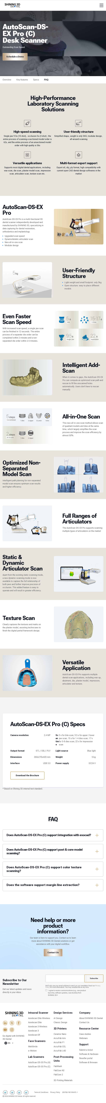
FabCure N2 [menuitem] (59, 1070)
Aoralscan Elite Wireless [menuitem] (39, 1018)
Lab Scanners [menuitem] (36, 1056)
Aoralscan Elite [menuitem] (35, 1022)
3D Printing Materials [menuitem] (63, 1080)
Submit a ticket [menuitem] (86, 1050)
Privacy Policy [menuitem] (55, 1092)
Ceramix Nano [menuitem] (60, 1034)
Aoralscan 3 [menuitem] (33, 1030)
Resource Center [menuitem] (89, 1028)
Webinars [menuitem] (83, 1038)
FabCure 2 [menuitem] (58, 1074)
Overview (7, 80)
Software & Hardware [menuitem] (88, 1054)
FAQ (46, 80)
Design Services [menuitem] (63, 1012)
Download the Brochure (27, 775)
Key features (22, 80)
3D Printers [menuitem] (60, 1028)
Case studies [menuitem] (85, 1034)
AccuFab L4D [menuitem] (60, 1050)
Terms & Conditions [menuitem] (41, 1092)
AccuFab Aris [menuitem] (60, 1038)
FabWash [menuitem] (58, 1066)
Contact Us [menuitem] (84, 1022)
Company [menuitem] (84, 1012)
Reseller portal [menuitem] (85, 1058)
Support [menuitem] (83, 1044)
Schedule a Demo (15, 56)
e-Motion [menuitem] (32, 1050)
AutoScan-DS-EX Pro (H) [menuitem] (39, 1062)
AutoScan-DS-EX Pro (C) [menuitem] (39, 1066)
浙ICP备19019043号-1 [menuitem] (70, 1092)
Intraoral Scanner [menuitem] (38, 1012)
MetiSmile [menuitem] (32, 1046)
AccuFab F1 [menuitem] (59, 1042)
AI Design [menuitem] (58, 1018)
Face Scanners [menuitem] (37, 1041)
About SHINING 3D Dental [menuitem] (91, 1018)
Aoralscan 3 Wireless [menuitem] (37, 1026)
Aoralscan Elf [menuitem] (34, 1035)
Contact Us (53, 952)
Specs (36, 80)
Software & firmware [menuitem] (88, 1062)
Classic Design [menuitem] (60, 1022)
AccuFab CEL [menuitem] (60, 1046)
